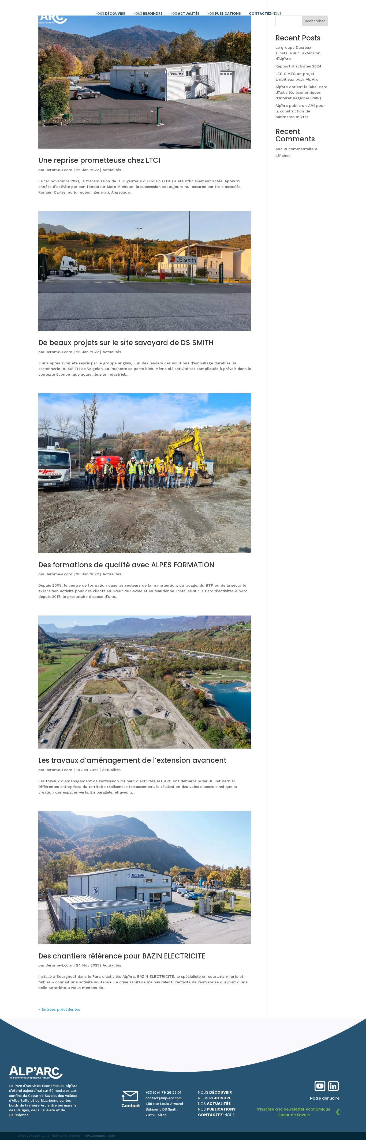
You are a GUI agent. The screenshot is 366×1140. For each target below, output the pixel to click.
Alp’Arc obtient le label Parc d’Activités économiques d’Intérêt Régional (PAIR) (301, 92)
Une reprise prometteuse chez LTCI (99, 160)
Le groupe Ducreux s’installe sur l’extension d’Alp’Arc (297, 53)
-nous (265, 13)
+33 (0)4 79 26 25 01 (163, 1092)
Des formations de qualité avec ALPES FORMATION (126, 565)
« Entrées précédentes (59, 1009)
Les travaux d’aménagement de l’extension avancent (132, 760)
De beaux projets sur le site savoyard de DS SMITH (126, 343)
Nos (184, 13)
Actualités (112, 170)
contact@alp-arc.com (163, 1098)
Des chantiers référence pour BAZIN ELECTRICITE (122, 956)
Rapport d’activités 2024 (298, 66)
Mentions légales (66, 1136)
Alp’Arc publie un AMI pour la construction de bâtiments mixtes (300, 111)
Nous (110, 13)
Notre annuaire (324, 1098)
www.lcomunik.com (99, 1136)
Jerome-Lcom (59, 170)
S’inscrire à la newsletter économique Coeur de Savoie (293, 1112)
